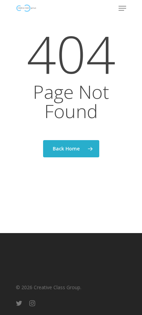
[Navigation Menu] (122, 8)
